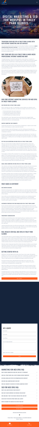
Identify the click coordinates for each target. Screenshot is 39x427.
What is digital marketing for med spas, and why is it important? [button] (15, 372)
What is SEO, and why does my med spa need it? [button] (11, 390)
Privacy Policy (10, 417)
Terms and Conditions (18, 417)
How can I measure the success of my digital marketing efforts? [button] (15, 384)
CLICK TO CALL (20, 405)
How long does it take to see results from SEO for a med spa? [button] (14, 396)
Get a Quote (19, 278)
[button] (36, 2)
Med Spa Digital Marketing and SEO (19, 412)
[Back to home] (4, 2)
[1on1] (19, 414)
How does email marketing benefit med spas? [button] (11, 381)
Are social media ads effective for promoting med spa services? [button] (15, 378)
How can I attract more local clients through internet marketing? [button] (15, 375)
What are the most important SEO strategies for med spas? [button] (13, 393)
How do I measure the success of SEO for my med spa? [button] (12, 401)
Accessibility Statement (26, 417)
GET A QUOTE (20, 408)
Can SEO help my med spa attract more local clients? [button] (12, 398)
